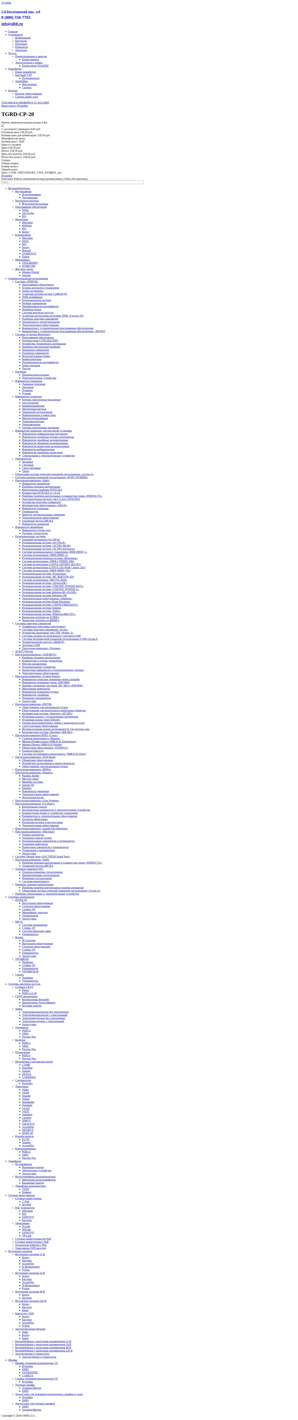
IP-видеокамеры (31, 194)
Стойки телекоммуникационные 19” (36, 1378)
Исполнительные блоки (36, 356)
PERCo (26, 1030)
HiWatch (27, 225)
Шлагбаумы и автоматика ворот (34, 1061)
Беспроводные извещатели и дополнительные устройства (56, 809)
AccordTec (28, 1126)
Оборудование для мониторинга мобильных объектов (54, 710)
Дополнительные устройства (39, 377)
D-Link (26, 1226)
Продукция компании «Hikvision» (35, 831)
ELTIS (25, 1139)
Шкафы (12, 1360)
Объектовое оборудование (37, 760)
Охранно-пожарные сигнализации (42, 872)
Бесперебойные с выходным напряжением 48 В (43, 1347)
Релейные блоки (31, 309)
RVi (24, 216)
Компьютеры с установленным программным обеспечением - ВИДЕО (63, 331)
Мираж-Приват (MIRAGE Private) (42, 744)
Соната (19, 974)
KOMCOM (28, 266)
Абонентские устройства (36, 1170)
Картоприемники (25, 1148)
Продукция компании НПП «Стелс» (36, 735)
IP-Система (28, 940)
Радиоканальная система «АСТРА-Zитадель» (48, 548)
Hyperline (6, 175)
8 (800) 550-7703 (15, 17)
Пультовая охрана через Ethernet (41, 719)
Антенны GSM (31, 645)
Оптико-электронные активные (40, 427)
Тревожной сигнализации (37, 412)
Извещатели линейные (35, 694)
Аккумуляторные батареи (30, 1328)
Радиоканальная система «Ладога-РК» (44, 583)
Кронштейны (23, 234)
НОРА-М (27, 1133)
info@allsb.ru (12, 24)
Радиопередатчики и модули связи (42, 822)
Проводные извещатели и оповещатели (45, 847)
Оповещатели (23, 458)
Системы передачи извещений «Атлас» (45, 629)
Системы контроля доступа (24, 983)
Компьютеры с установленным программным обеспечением (57, 328)
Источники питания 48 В (30, 1291)
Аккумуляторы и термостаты (32, 1353)
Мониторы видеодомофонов (39, 1179)
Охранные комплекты (35, 844)
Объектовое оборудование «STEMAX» (45, 747)
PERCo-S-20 (29, 993)
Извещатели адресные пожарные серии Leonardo (51, 679)
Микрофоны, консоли (35, 912)
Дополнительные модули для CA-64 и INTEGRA (51, 499)
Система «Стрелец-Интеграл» (33, 334)
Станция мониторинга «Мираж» (41, 738)
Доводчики (21, 1086)
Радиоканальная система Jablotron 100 (44, 595)
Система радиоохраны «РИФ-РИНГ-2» (45, 555)
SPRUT (26, 1120)
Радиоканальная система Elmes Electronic (46, 601)
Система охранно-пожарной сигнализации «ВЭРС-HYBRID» (51, 477)
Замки (18, 1008)
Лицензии (21, 50)
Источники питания (20, 1251)
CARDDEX (29, 1077)
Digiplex (27, 788)
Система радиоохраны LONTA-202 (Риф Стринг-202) (53, 567)
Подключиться (30, 78)
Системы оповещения (21, 896)
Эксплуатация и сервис (29, 62)
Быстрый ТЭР (23, 75)
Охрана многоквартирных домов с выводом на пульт (53, 722)
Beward (26, 250)
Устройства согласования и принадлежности (48, 763)
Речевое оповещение (34, 303)
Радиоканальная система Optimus (41, 607)
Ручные (26, 393)
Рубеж (25, 1269)
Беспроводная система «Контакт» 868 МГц (47, 732)
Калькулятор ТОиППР (35, 65)
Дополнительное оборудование (40, 325)
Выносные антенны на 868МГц (40, 620)
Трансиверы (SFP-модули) (30, 1248)
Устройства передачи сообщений (41, 502)
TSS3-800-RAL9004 (13, 102)
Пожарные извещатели (35, 349)
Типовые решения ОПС (29, 868)
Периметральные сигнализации (40, 875)
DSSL (25, 210)
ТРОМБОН (22, 959)
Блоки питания (31, 365)
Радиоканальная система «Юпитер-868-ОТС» (49, 614)
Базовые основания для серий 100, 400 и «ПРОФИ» (52, 685)
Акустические (30, 402)
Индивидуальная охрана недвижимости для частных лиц (56, 729)
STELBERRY (30, 262)
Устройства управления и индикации (44, 343)
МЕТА (19, 921)
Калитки (20, 1039)
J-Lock (26, 1108)
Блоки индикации (32, 290)
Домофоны (14, 1161)
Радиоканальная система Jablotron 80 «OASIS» (49, 592)
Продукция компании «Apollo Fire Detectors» (41, 828)
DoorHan (27, 1067)
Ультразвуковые (31, 424)
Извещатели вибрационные (38, 449)
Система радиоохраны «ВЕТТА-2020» (44, 579)
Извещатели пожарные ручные (40, 691)
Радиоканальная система (36, 300)
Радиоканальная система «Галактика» (44, 573)
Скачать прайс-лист (26, 96)
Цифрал (26, 1192)
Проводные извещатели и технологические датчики (53, 670)
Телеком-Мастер (31, 1388)
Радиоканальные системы (30, 536)
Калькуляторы (30, 59)
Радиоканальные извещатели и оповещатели (48, 840)
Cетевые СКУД (24, 987)
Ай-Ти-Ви (28, 213)
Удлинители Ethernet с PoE (31, 1245)
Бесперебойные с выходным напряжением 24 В (43, 1344)
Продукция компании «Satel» (32, 480)
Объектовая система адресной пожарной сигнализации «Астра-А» (54, 474)
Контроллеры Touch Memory (39, 1002)
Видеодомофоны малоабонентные (35, 1176)
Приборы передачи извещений (40, 318)
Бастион (27, 1220)
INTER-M (21, 900)
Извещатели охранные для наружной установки (43, 430)
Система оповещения (34, 924)
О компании (15, 34)
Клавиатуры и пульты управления (42, 660)
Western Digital (30, 272)
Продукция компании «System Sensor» (37, 676)
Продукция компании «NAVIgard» (35, 757)
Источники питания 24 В (30, 1273)
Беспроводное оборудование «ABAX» (44, 505)
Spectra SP (28, 785)
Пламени (27, 390)
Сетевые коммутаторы (28, 1198)
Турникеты (21, 1027)
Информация (23, 37)
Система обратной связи (36, 931)
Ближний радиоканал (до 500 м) (41, 539)
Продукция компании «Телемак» (41, 648)
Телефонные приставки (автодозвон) (44, 626)
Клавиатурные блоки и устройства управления (50, 813)
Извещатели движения (35, 791)
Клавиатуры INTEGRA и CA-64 (41, 492)
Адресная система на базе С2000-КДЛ (44, 293)
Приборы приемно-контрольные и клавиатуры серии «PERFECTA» (62, 496)
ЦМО (25, 1369)
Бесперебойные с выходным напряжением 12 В (43, 1341)
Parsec (25, 990)
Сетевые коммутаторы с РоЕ (32, 1241)
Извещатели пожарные (28, 381)
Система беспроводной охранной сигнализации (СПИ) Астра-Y (60, 638)
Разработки (15, 68)
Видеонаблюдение (19, 188)
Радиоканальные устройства (39, 666)
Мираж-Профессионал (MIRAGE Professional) (49, 741)
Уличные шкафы (25, 1384)
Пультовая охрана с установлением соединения (50, 716)
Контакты (21, 40)
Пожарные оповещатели (36, 698)
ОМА (25, 1033)
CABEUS (27, 1375)
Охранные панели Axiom (37, 837)
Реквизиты (21, 47)
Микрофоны (22, 259)
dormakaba (28, 1102)
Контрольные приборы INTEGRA (42, 489)
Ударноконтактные (33, 421)
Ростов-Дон (29, 1036)
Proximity (27, 1083)
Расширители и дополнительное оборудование (49, 816)
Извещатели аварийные (36, 483)
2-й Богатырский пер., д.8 (20, 11)
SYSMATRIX (30, 1372)
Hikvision (27, 222)
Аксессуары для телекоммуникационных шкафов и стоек (49, 1394)
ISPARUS (27, 1130)
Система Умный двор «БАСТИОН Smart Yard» (42, 856)
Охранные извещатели (35, 353)
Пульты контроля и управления (40, 287)
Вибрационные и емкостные (39, 415)
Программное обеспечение (31, 206)
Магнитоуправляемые (35, 418)
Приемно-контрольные (35, 374)
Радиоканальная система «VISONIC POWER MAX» (53, 586)
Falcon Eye (28, 1123)
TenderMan (21, 81)
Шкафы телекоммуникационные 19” (36, 1363)
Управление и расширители (38, 850)
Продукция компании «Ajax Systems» (37, 800)
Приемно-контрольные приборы (41, 346)
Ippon (25, 1310)
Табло (25, 471)
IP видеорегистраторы (35, 203)
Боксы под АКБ (24, 1313)
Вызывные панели (33, 1167)
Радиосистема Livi (33, 750)
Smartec (26, 1070)
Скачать (26, 87)
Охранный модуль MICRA (37, 520)
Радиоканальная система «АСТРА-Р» (44, 542)
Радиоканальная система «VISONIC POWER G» (50, 589)
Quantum (27, 1105)
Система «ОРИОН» (26, 281)
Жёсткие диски (24, 269)
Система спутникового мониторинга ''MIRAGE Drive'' (54, 753)
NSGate (26, 1229)
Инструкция (29, 84)
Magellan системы (32, 781)
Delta (25, 1332)
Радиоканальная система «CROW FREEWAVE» (50, 604)
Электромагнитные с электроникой (43, 1021)
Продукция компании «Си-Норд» (35, 803)
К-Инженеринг (31, 1266)
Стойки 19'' (29, 909)
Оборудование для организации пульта (45, 707)
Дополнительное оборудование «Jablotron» (47, 598)
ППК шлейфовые (32, 297)
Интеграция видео (33, 797)
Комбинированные (33, 405)
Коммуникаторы (32, 359)
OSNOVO (28, 1217)
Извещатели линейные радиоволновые (45, 440)
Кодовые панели (32, 1005)
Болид (25, 231)
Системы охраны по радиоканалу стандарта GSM (51, 635)
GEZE (25, 1092)
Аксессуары (29, 701)
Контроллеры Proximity (35, 999)
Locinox (26, 1117)
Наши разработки (25, 71)
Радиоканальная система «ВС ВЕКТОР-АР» (48, 576)
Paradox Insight (30, 775)
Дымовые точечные (33, 384)
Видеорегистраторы (27, 200)
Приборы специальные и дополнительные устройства (47, 893)
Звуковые (27, 461)
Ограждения (22, 1052)
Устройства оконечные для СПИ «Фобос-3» (47, 632)
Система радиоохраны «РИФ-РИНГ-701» (46, 570)
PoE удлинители (24, 1207)
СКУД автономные (26, 996)
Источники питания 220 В (30, 1300)
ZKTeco (26, 1074)
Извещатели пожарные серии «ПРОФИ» (46, 682)
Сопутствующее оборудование (40, 726)
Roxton (19, 937)
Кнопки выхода (24, 1136)
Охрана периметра (33, 834)
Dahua (25, 256)
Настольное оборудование (37, 903)
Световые (28, 464)
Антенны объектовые (35, 819)
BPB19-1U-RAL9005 (37, 102)
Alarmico (27, 1114)
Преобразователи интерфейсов (40, 306)
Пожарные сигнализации (37, 878)
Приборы (20, 371)
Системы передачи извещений (33, 623)
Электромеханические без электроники (45, 1011)
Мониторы (21, 219)
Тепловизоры (30, 197)
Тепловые (28, 387)
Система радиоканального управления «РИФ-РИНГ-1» (54, 551)
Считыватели (23, 1080)
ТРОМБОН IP (30, 971)
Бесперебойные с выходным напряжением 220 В (44, 1350)
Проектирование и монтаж (31, 56)
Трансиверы (22, 1223)
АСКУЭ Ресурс (24, 651)
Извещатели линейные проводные (42, 452)
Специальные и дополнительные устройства (48, 455)
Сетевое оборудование (21, 1195)
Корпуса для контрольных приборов (43, 514)
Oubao (25, 1098)
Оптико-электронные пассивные (41, 399)
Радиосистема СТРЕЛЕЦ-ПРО (40, 340)
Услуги (12, 53)
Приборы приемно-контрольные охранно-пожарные (53, 887)
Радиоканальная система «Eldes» (41, 611)
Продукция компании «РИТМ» (33, 704)
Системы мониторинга (35, 881)
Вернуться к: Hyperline (14, 105)
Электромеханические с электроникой (44, 1015)
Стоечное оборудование (36, 906)
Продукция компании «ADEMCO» (36, 654)
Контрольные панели (34, 806)
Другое (26, 368)
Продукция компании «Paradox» (34, 772)
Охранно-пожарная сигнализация (28, 278)
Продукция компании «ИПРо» (33, 769)
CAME (26, 1064)
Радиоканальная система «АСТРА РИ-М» (46, 545)
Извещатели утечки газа (36, 530)
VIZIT (25, 1111)
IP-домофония (23, 1164)
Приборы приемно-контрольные (41, 486)
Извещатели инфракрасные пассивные (45, 433)
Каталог (13, 90)
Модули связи (30, 778)
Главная (13, 31)
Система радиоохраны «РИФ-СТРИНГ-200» (48, 561)
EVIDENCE (29, 253)
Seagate (26, 275)
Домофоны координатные (30, 1185)
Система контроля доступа (37, 312)
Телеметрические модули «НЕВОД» (43, 642)
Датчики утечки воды (35, 533)
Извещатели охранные (28, 396)
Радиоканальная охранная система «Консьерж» (50, 558)
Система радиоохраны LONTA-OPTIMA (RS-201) (51, 564)
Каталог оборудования (28, 93)
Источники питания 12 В (30, 1254)
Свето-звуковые (31, 468)
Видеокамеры (23, 191)
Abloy (25, 1089)
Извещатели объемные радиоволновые (45, 443)
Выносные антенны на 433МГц (40, 617)
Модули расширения (34, 663)
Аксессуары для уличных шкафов (35, 1403)
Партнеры (21, 43)
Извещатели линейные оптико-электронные (48, 436)
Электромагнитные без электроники (43, 1018)
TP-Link (26, 1235)
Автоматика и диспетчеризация (40, 321)
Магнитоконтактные (34, 408)
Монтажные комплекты (36, 688)
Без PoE (26, 1204)
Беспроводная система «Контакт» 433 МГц (47, 713)
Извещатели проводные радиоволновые (45, 446)
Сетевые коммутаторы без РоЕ (33, 1238)
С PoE (25, 1201)
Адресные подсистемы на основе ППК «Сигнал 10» (53, 315)
